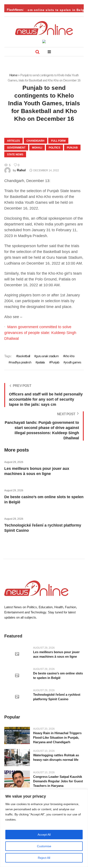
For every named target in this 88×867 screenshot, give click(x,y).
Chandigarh (35, 140)
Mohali (37, 147)
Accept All (44, 834)
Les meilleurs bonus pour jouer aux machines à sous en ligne (56, 654)
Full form (58, 140)
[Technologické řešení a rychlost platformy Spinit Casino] (17, 697)
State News (15, 154)
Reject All (44, 857)
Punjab (72, 147)
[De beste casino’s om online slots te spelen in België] (17, 676)
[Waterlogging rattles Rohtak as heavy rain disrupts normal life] (17, 757)
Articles (13, 140)
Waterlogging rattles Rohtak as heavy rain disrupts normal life (56, 757)
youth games (73, 362)
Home (13, 75)
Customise (44, 846)
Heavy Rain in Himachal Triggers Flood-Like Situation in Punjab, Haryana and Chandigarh (57, 737)
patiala (41, 362)
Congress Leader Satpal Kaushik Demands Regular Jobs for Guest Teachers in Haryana (58, 781)
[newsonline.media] (44, 28)
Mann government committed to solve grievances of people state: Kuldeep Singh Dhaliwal (40, 333)
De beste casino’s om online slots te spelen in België (58, 675)
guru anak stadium (47, 356)
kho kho (69, 356)
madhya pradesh (20, 362)
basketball (24, 356)
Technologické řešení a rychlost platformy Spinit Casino (56, 697)
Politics (54, 147)
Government (16, 147)
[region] (44, 828)
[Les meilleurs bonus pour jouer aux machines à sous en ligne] (17, 654)
